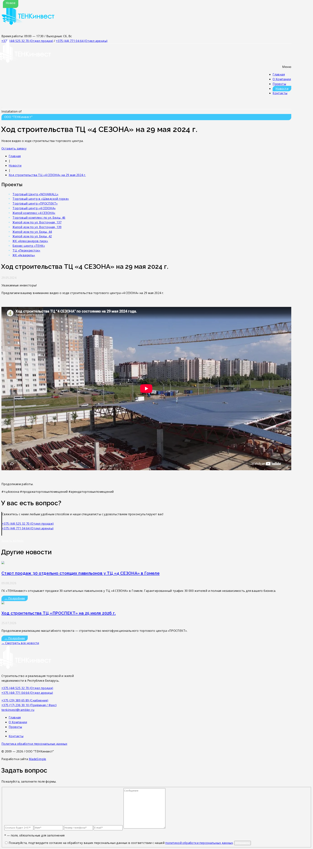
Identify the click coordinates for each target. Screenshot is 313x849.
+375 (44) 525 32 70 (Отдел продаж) (28, 524)
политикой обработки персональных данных (199, 843)
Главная (279, 74)
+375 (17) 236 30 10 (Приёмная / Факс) (29, 705)
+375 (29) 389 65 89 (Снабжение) (24, 700)
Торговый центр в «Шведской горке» (40, 199)
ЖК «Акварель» (23, 255)
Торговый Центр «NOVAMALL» (35, 194)
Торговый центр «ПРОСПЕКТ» (35, 203)
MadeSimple (37, 759)
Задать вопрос (12, 541)
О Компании (282, 79)
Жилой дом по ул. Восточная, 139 (36, 227)
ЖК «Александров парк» (30, 241)
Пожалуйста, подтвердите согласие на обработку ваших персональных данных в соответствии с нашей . (121, 843)
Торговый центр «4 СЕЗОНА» (34, 208)
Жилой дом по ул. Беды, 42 (32, 236)
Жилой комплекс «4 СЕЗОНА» (33, 213)
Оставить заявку (13, 148)
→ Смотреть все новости (20, 643)
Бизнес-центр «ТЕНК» (28, 246)
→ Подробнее (14, 598)
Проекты (279, 84)
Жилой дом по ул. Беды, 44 (32, 232)
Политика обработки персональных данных (34, 744)
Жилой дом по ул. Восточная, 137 (36, 222)
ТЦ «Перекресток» (26, 250)
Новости (282, 89)
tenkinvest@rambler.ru (17, 710)
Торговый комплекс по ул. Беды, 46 (38, 218)
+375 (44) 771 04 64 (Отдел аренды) (82, 41)
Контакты (280, 93)
